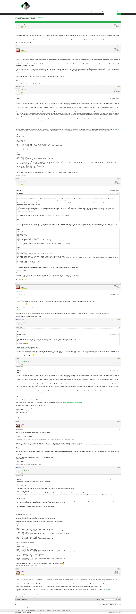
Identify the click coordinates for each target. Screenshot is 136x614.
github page (19, 225)
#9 (119, 475)
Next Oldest (18, 599)
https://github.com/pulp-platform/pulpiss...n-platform (27, 309)
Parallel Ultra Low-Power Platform (32, 610)
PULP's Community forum (27, 17)
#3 (119, 94)
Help (119, 11)
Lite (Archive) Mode (50, 610)
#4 (119, 186)
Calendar (114, 11)
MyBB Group (29, 612)
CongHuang (24, 361)
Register (30, 14)
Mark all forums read (58, 610)
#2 (119, 54)
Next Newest (24, 599)
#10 (119, 576)
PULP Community (18, 17)
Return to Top (42, 610)
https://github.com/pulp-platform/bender (73, 402)
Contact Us (23, 610)
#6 (119, 327)
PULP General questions (38, 17)
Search (99, 11)
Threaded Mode (117, 21)
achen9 (23, 25)
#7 (119, 366)
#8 (119, 429)
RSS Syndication (66, 610)
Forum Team (17, 610)
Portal (94, 11)
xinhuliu (23, 181)
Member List (106, 11)
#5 (119, 291)
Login (26, 14)
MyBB (20, 612)
